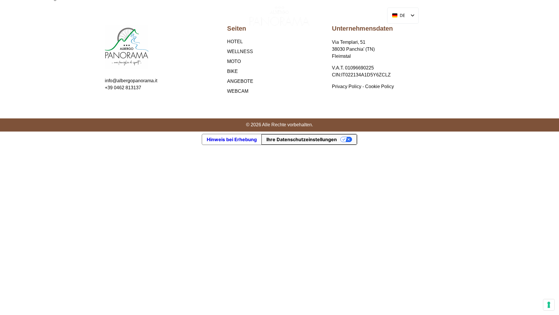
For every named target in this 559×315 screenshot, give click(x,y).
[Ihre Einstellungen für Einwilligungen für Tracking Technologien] (548, 304)
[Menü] (18, 16)
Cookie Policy (379, 86)
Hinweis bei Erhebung (232, 139)
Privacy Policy (346, 86)
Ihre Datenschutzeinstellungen (301, 139)
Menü (33, 16)
